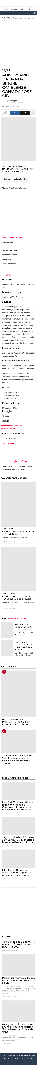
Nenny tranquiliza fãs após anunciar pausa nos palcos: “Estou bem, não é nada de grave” (17, 1028)
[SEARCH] (31, 13)
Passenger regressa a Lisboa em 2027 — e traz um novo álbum (18, 980)
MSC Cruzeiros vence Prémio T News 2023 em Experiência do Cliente (16, 722)
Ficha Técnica (8, 1058)
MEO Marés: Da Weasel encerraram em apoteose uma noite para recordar (17, 872)
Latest (6, 10)
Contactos (30, 1058)
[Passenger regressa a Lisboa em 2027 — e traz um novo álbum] (18, 965)
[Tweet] (25, 113)
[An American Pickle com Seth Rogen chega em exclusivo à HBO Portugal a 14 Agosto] (18, 741)
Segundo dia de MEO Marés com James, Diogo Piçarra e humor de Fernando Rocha (18, 840)
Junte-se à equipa (19, 1058)
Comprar (9, 275)
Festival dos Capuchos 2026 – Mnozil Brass (18, 532)
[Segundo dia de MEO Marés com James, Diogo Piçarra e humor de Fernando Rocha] (18, 826)
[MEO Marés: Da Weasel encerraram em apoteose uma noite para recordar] (18, 859)
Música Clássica (9, 529)
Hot (22, 10)
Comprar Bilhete (9, 443)
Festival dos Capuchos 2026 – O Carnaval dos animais (18, 597)
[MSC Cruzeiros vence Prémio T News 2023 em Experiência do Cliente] (18, 693)
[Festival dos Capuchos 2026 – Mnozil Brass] (18, 504)
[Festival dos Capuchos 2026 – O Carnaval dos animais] (18, 569)
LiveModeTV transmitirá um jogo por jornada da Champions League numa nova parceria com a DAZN (18, 806)
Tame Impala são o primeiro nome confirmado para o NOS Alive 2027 (18, 944)
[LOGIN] (35, 13)
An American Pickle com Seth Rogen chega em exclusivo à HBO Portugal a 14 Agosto (17, 759)
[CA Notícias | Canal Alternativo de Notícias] (18, 1063)
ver (26, 179)
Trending (30, 10)
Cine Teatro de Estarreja (12, 238)
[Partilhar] (15, 113)
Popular (14, 10)
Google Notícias (18, 461)
